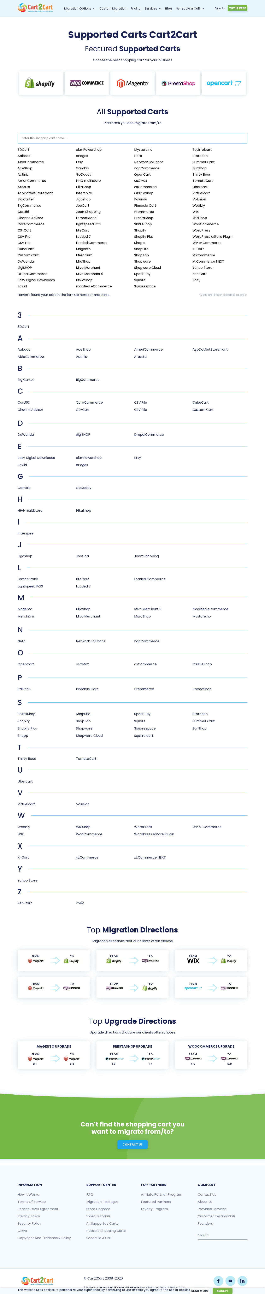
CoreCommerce (31, 224)
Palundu (140, 199)
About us (205, 1201)
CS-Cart (24, 230)
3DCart (23, 149)
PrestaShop (143, 218)
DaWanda (26, 261)
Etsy (79, 162)
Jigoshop (83, 199)
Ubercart (200, 187)
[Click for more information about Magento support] (132, 83)
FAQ (89, 1194)
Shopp (139, 242)
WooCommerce (206, 224)
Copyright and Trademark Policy (44, 1238)
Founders (205, 1223)
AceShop (25, 168)
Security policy (29, 1223)
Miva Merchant (88, 267)
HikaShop (83, 187)
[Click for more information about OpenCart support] (224, 83)
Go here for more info (92, 294)
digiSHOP (25, 267)
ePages (82, 155)
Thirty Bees (202, 174)
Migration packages (102, 1201)
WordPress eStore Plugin (212, 236)
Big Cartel (26, 199)
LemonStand (86, 218)
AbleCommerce (31, 162)
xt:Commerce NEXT (208, 261)
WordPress (201, 230)
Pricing (136, 8)
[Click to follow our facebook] (218, 1281)
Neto (138, 155)
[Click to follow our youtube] (230, 1281)
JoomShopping (88, 211)
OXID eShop (143, 193)
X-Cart (198, 249)
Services (151, 8)
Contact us (207, 1194)
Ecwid (22, 286)
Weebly (199, 205)
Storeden (200, 155)
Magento (83, 249)
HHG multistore (88, 180)
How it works (28, 1194)
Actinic (23, 174)
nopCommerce (146, 168)
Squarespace (145, 286)
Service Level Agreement (38, 1209)
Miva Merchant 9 (89, 273)
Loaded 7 (83, 236)
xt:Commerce (204, 255)
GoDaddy (83, 174)
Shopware (142, 261)
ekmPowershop (89, 149)
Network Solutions (148, 162)
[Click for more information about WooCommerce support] (87, 83)
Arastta (24, 187)
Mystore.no (143, 149)
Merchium (84, 255)
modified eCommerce (94, 286)
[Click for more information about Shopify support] (41, 83)
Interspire (84, 193)
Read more (199, 1291)
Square (140, 280)
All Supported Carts (102, 1223)
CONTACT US (133, 1144)
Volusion (199, 199)
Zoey (196, 280)
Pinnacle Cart (145, 205)
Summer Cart (204, 162)
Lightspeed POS (88, 224)
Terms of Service (32, 1201)
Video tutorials (98, 1216)
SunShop (200, 168)
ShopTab (141, 255)
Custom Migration (112, 8)
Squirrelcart (202, 149)
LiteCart (82, 230)
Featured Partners (156, 1201)
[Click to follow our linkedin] (242, 1281)
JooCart (82, 205)
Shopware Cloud (147, 267)
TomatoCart (203, 180)
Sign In (220, 8)
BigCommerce (29, 205)
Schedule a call (98, 1238)
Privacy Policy (147, 1287)
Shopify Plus (143, 236)
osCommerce (145, 187)
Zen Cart (200, 273)
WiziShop (200, 218)
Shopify (140, 230)
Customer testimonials (216, 1216)
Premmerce (144, 211)
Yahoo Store (202, 267)
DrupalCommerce (32, 273)
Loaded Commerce (91, 242)
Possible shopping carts (106, 1230)
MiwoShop (84, 280)
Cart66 (23, 211)
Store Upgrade (98, 1209)
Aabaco (24, 155)
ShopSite (141, 249)
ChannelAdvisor (30, 218)
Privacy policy (29, 1216)
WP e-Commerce (207, 242)
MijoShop (83, 261)
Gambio (82, 168)
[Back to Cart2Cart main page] (35, 11)
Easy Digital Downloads (36, 280)
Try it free (237, 8)
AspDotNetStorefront (35, 193)
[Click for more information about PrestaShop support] (178, 83)
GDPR (22, 1230)
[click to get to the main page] (37, 1281)
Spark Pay (142, 273)
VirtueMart (201, 193)
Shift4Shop (143, 224)
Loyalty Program (154, 1209)
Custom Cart (28, 255)
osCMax (140, 180)
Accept (223, 1291)
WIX (196, 211)
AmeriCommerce (32, 180)
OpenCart (142, 174)
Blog (168, 8)
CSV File (24, 236)
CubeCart (26, 249)
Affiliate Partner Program (161, 1194)
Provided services (212, 1209)
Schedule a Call (188, 8)
